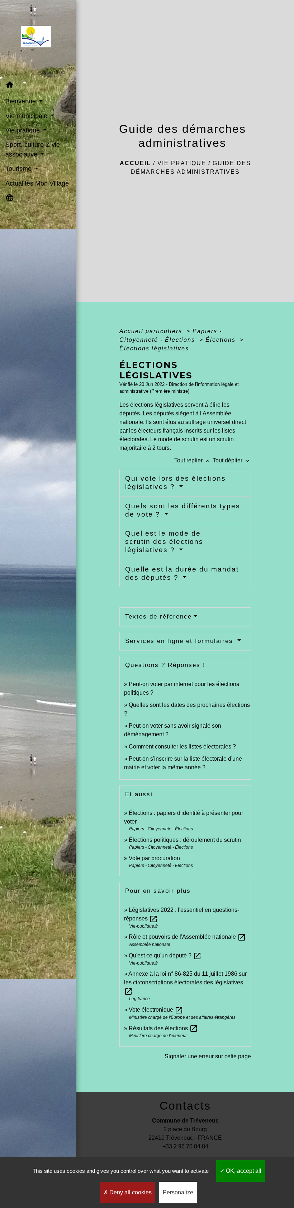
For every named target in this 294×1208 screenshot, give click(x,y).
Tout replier (192, 460)
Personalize (178, 1192)
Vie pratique (181, 163)
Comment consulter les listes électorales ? (182, 746)
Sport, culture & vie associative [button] (32, 149)
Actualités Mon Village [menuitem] (37, 183)
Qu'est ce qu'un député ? (165, 955)
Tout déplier (232, 460)
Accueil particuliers (151, 331)
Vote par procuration (154, 858)
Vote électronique (156, 1010)
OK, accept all (242, 1171)
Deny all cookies (130, 1192)
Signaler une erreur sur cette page (208, 1056)
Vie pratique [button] (23, 130)
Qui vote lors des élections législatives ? (175, 482)
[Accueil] (38, 38)
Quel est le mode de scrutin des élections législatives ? (164, 542)
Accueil (135, 163)
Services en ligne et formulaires (180, 641)
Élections (221, 340)
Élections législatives (154, 348)
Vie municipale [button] (27, 116)
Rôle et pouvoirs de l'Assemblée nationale (187, 937)
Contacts (185, 1105)
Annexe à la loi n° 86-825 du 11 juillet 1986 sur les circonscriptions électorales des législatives (185, 982)
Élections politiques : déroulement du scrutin (185, 840)
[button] (38, 86)
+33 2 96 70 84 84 (185, 1146)
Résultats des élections (163, 1028)
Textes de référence (158, 616)
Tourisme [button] (19, 168)
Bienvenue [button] (21, 101)
